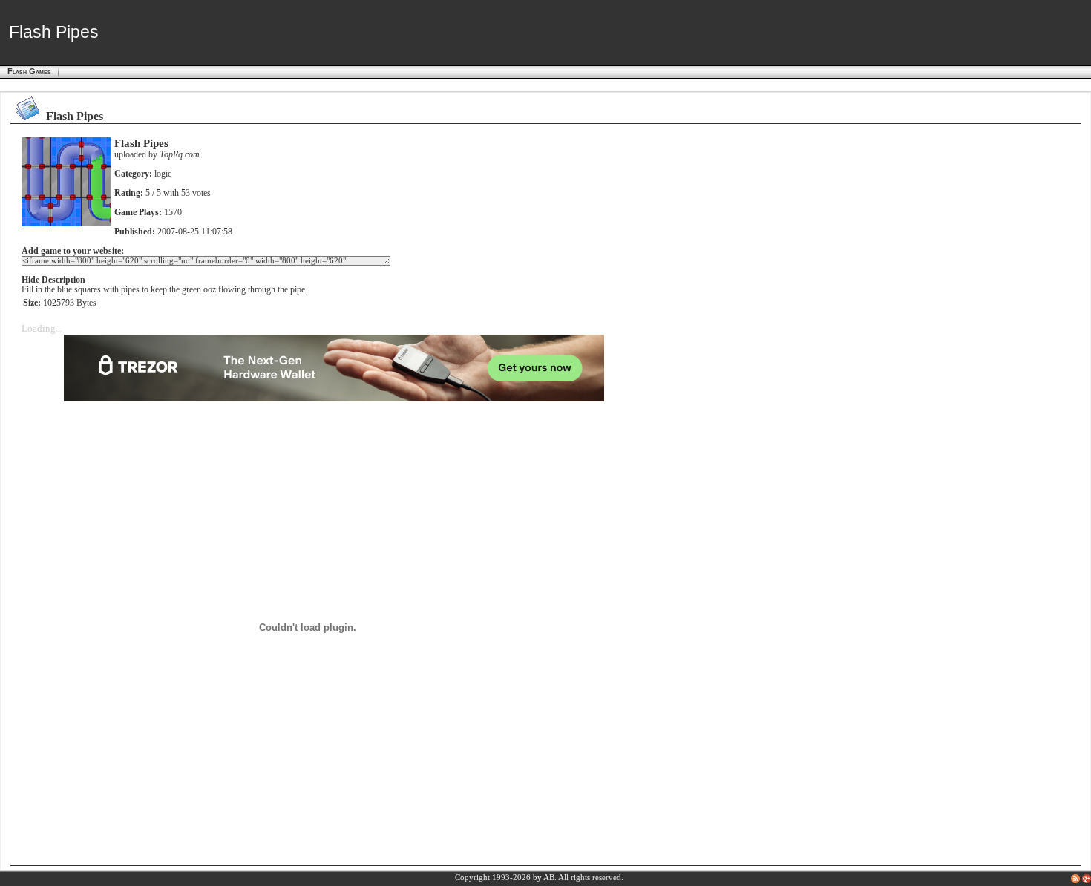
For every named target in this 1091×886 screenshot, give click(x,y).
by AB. (545, 877)
